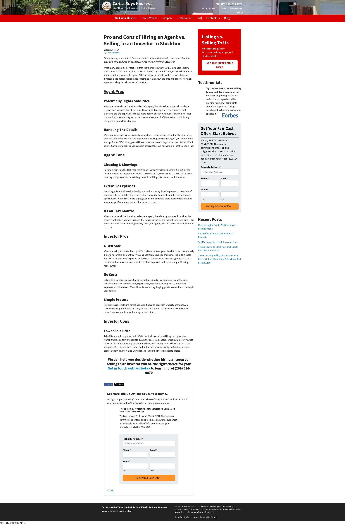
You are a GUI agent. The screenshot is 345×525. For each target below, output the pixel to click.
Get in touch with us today (129, 368)
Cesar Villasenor (113, 52)
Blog (227, 18)
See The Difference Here (219, 65)
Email (153, 450)
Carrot (213, 517)
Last (151, 470)
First (124, 470)
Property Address (133, 439)
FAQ (199, 18)
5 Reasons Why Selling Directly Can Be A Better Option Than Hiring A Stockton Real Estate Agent (219, 259)
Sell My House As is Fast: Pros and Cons (218, 242)
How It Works (149, 18)
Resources (107, 511)
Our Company (235, 8)
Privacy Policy (119, 511)
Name (126, 461)
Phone (127, 450)
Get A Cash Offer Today (214, 8)
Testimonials (185, 18)
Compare (167, 18)
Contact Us (213, 18)
